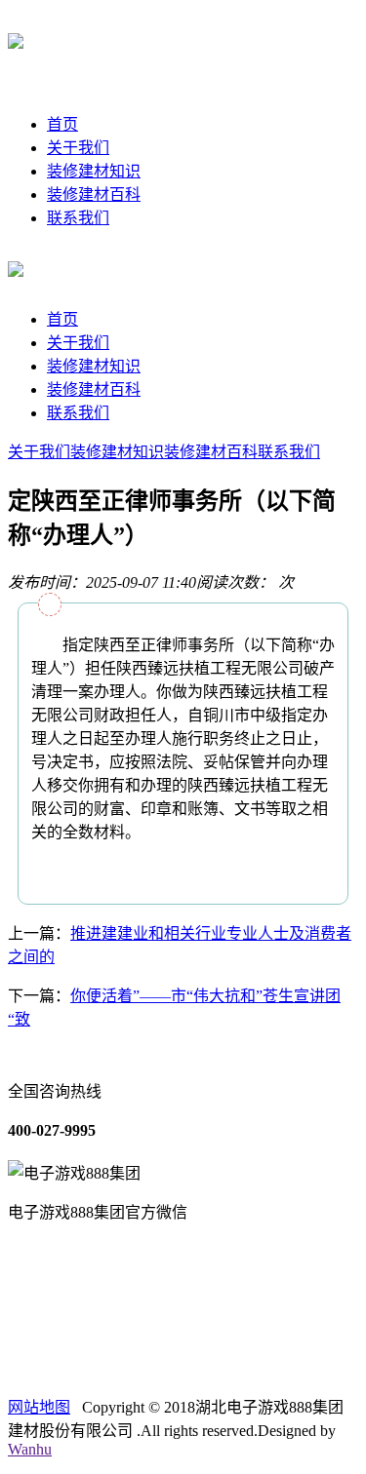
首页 (62, 124)
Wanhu (30, 1449)
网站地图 (39, 1407)
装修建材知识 (94, 171)
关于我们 (78, 147)
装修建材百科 (94, 194)
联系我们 (78, 218)
